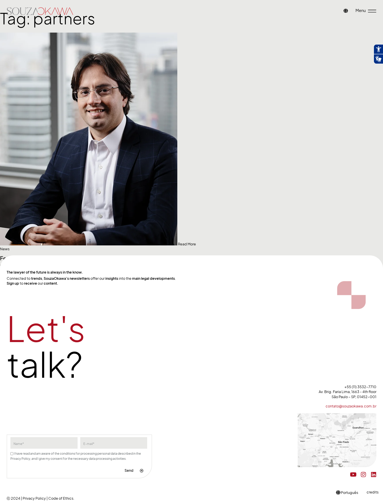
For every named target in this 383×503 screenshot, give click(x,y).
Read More (187, 244)
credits (373, 492)
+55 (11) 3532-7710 (360, 387)
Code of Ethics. (61, 498)
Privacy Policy (35, 498)
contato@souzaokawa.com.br (351, 406)
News (5, 249)
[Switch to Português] (346, 11)
